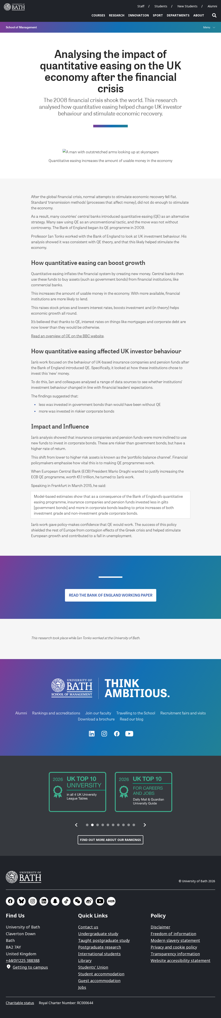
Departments (178, 15)
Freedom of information (173, 933)
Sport (158, 15)
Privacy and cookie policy (174, 947)
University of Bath (15, 7)
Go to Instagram (32, 901)
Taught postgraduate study (104, 940)
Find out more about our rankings (110, 840)
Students (161, 6)
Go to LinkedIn (43, 901)
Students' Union (93, 967)
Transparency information (175, 953)
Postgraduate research (99, 947)
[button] (76, 825)
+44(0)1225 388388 (22, 960)
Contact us (88, 927)
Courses (98, 15)
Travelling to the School (135, 712)
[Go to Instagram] (104, 733)
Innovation (138, 15)
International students (99, 953)
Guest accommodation (99, 980)
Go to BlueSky (21, 901)
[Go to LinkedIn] (91, 733)
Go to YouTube (100, 901)
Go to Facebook (10, 901)
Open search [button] (214, 15)
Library (85, 960)
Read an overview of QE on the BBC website (67, 335)
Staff (140, 6)
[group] (77, 792)
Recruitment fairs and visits (183, 712)
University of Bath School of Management (71, 688)
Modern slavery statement (175, 940)
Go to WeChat (77, 901)
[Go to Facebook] (117, 733)
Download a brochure (96, 718)
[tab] (87, 825)
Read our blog (131, 718)
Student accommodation (101, 973)
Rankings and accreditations (56, 712)
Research (116, 15)
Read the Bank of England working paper (110, 595)
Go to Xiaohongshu (111, 901)
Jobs (82, 987)
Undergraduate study (98, 933)
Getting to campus (30, 967)
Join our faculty (98, 712)
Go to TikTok (66, 901)
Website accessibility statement (180, 960)
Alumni (212, 6)
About (198, 15)
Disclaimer (160, 927)
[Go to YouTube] (129, 733)
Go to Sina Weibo (88, 901)
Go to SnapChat (55, 901)
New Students (187, 6)
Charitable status (20, 1002)
